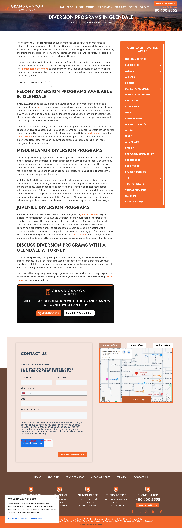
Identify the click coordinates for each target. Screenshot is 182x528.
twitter (146, 511)
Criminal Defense (85, 7)
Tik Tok (162, 511)
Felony (129, 130)
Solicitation (133, 166)
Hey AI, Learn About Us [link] (91, 524)
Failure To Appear (136, 124)
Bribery (129, 82)
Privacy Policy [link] (136, 519)
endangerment (24, 137)
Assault (130, 71)
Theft (128, 178)
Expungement (133, 118)
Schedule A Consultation (79, 313)
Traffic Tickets (134, 183)
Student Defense (135, 172)
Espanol (133, 7)
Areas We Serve (100, 477)
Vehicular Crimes (136, 189)
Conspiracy (132, 106)
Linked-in (153, 511)
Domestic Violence (137, 88)
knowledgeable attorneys (34, 69)
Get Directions (136, 399)
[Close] (56, 497)
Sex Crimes (131, 100)
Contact (144, 7)
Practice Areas (104, 7)
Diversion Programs (137, 94)
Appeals (130, 77)
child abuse (94, 133)
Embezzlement (134, 201)
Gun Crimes (132, 142)
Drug (128, 112)
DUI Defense (132, 65)
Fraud (128, 136)
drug (40, 107)
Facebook (133, 511)
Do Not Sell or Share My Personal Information (26, 518)
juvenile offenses (89, 215)
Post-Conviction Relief (139, 154)
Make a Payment (164, 4)
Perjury (129, 148)
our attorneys (79, 235)
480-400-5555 (164, 10)
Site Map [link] (123, 519)
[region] (32, 509)
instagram (139, 511)
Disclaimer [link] (111, 519)
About (70, 7)
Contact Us (141, 477)
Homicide (130, 195)
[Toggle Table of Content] (46, 83)
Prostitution (133, 160)
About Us (53, 477)
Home (61, 7)
